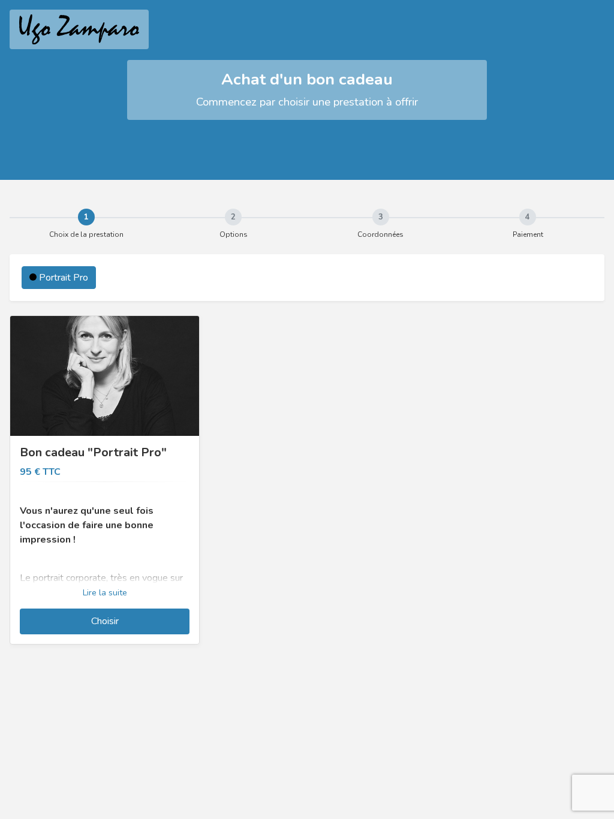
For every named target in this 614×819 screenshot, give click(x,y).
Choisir (105, 621)
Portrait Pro (62, 277)
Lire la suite (105, 592)
